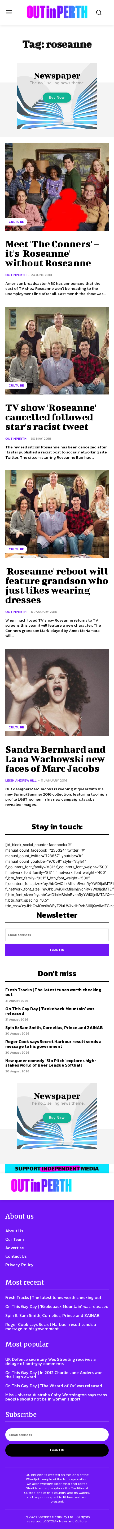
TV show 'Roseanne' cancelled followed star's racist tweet (50, 417)
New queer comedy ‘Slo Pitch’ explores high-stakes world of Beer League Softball (51, 1062)
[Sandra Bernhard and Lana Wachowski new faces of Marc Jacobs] (57, 693)
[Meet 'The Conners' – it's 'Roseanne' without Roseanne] (57, 187)
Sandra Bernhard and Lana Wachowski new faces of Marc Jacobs (55, 758)
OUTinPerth (16, 274)
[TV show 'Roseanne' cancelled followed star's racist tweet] (57, 350)
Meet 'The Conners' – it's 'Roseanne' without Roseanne (52, 253)
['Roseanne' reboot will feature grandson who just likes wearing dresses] (57, 514)
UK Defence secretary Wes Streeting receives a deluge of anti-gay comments (50, 1361)
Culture (16, 221)
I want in (57, 950)
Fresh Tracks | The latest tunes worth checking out (53, 992)
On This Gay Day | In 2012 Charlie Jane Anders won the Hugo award (54, 1374)
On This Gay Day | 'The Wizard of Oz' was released (53, 1386)
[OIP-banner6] (57, 1168)
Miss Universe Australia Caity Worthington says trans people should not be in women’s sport (56, 1397)
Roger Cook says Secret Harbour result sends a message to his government (53, 1043)
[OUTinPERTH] (57, 12)
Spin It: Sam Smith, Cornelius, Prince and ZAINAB (54, 1027)
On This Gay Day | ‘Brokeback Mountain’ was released (49, 1011)
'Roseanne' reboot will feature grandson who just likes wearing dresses (56, 585)
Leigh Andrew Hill (21, 780)
